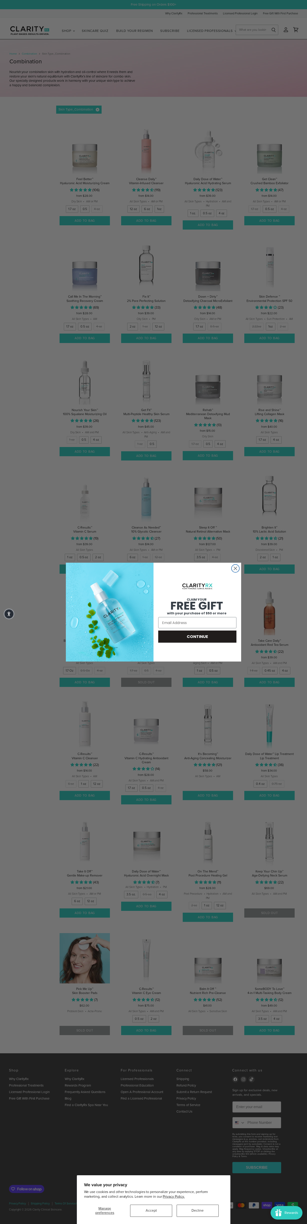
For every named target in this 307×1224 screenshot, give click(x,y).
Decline (197, 1210)
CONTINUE (197, 636)
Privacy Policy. (174, 1196)
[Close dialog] (235, 568)
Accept (151, 1210)
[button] (9, 614)
